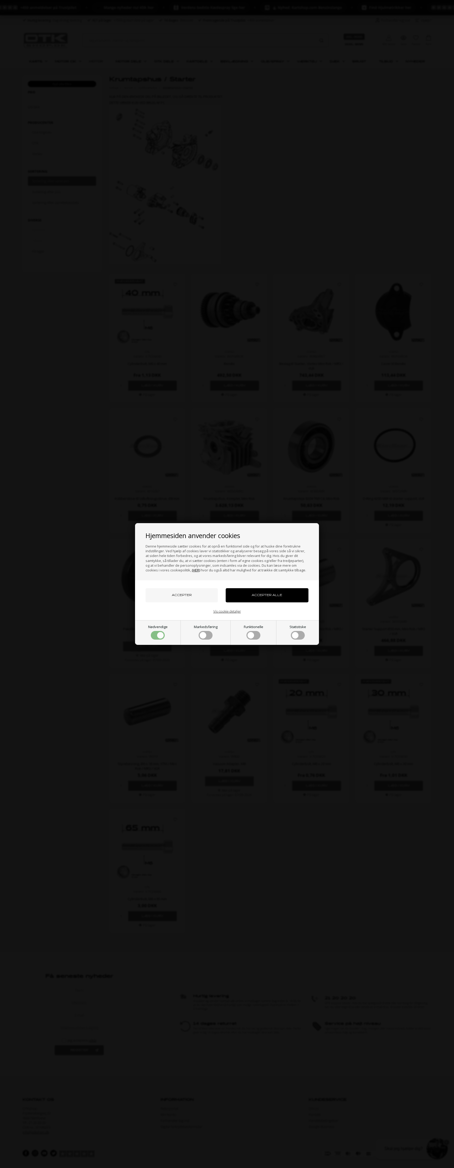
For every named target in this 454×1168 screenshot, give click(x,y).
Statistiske (298, 626)
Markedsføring (206, 626)
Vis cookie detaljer (227, 611)
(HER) (196, 570)
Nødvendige (158, 626)
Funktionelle (253, 626)
